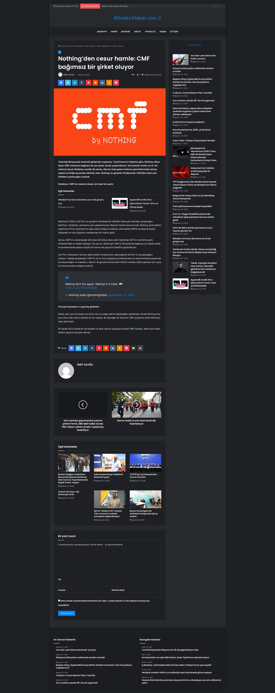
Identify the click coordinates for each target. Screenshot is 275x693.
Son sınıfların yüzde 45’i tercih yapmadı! (194, 100)
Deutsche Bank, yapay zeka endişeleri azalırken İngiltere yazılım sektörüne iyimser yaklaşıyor (192, 111)
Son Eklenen (194, 45)
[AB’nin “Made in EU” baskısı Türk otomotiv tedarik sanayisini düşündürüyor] (109, 499)
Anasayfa (102, 31)
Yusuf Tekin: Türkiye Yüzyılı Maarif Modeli (194, 140)
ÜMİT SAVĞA (68, 75)
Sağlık (137, 31)
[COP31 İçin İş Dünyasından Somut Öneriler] (145, 463)
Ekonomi (125, 31)
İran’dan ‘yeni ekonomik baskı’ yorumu (203, 57)
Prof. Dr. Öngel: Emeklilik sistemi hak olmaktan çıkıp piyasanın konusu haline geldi (193, 217)
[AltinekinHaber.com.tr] (137, 17)
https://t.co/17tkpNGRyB (81, 287)
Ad (60, 579)
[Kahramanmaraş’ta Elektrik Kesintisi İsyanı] (109, 463)
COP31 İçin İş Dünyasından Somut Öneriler (143, 476)
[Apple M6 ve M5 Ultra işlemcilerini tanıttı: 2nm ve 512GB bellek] (120, 203)
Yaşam (162, 31)
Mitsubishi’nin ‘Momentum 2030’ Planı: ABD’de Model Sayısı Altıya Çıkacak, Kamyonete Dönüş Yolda (203, 154)
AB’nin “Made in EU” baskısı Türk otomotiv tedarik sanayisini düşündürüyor (108, 513)
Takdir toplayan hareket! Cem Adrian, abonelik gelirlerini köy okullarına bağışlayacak (204, 268)
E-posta (62, 590)
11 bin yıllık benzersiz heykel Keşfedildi (192, 206)
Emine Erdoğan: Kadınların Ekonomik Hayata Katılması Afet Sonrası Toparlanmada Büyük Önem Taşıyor (73, 478)
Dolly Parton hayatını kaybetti (188, 122)
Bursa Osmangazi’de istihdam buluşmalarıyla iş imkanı (144, 513)
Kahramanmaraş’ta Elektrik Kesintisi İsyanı (108, 476)
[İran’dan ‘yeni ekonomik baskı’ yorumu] (180, 59)
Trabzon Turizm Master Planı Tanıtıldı (192, 92)
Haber (114, 31)
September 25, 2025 (121, 295)
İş (71, 46)
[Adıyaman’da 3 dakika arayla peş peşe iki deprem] (180, 172)
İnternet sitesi (118, 590)
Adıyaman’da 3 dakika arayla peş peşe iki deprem (202, 171)
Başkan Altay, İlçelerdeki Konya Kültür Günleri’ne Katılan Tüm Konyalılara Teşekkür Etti (139, 6)
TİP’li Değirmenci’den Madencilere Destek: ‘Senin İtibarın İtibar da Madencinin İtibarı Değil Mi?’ (195, 184)
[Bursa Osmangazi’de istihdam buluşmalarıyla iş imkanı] (145, 499)
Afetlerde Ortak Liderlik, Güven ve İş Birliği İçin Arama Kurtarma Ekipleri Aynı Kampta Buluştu (194, 252)
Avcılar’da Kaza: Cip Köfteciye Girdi (68, 493)
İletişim (174, 31)
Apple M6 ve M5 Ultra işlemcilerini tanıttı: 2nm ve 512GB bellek (144, 203)
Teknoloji (150, 31)
